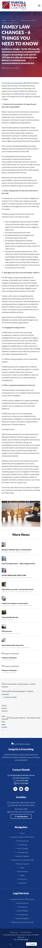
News (22, 875)
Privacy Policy (26, 932)
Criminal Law (22, 845)
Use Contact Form (22, 778)
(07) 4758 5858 (22, 780)
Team (22, 867)
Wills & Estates (22, 848)
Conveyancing (22, 852)
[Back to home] (14, 5)
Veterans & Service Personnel (22, 860)
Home (22, 833)
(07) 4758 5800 (22, 783)
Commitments (22, 871)
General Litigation (22, 856)
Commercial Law (22, 841)
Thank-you (14, 932)
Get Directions (22, 816)
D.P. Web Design (22, 939)
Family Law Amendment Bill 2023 (18, 83)
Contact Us (22, 883)
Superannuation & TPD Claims (22, 837)
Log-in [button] (32, 944)
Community (22, 879)
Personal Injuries (22, 864)
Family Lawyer (18, 94)
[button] (39, 5)
